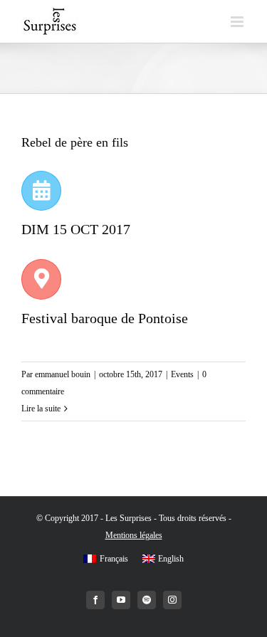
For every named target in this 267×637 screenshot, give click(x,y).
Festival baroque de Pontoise (104, 318)
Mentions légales (133, 535)
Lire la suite (41, 409)
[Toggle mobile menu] (238, 21)
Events (182, 374)
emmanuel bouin (62, 374)
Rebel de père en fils (74, 142)
